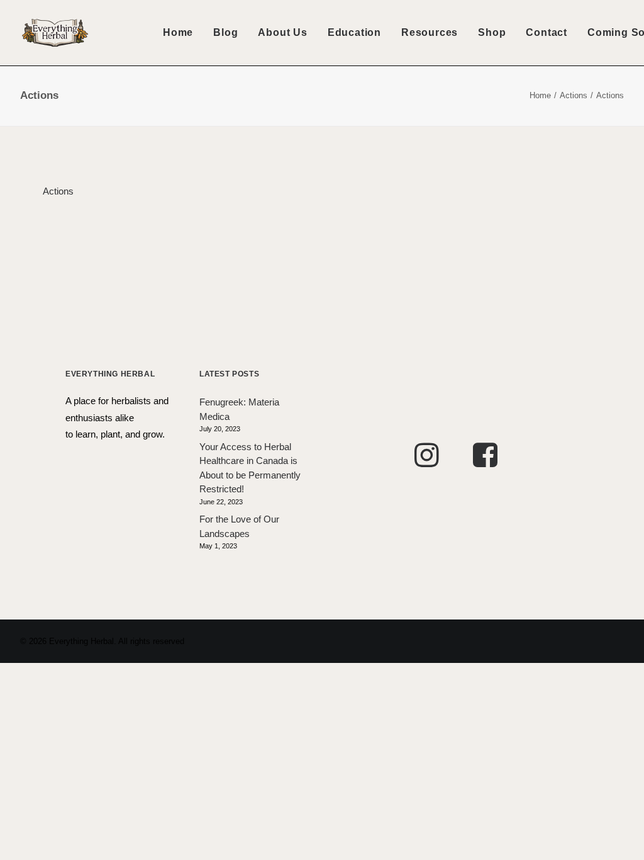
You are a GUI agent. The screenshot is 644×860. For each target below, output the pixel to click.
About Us (282, 32)
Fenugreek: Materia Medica (239, 409)
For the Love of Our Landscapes (239, 526)
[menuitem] (178, 32)
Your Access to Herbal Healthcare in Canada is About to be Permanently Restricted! (250, 468)
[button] (426, 463)
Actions (573, 95)
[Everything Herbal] (55, 32)
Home (178, 32)
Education (354, 32)
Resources (429, 32)
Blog (225, 32)
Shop (492, 32)
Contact (546, 32)
